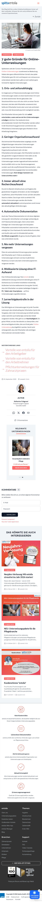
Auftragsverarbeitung (28, 897)
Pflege (4, 857)
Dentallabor (5, 844)
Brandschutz (26, 819)
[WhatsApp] (13, 413)
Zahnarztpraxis (7, 841)
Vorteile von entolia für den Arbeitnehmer (18, 360)
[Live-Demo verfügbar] (35, 894)
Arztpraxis (5, 851)
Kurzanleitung (26, 854)
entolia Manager (7, 829)
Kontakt (24, 841)
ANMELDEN (9, 515)
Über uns (5, 812)
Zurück (37, 16)
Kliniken (4, 854)
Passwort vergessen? (8, 519)
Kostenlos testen (7, 819)
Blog (3, 832)
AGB (7, 897)
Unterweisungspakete (9, 816)
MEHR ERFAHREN (21, 468)
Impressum (9, 899)
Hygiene (25, 812)
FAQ (23, 844)
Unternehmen (6, 848)
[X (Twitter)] (18, 413)
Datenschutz (26, 822)
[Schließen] (39, 890)
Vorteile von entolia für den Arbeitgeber (18, 351)
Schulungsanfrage (28, 851)
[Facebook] (23, 413)
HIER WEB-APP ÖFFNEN (22, 863)
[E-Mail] (28, 413)
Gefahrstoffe (26, 825)
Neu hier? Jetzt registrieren (10, 522)
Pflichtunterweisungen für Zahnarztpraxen (20, 368)
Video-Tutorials (27, 848)
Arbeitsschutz (26, 816)
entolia (26, 277)
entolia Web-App (7, 825)
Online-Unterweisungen (10, 71)
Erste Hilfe (25, 829)
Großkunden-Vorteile (8, 822)
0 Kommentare (22, 420)
